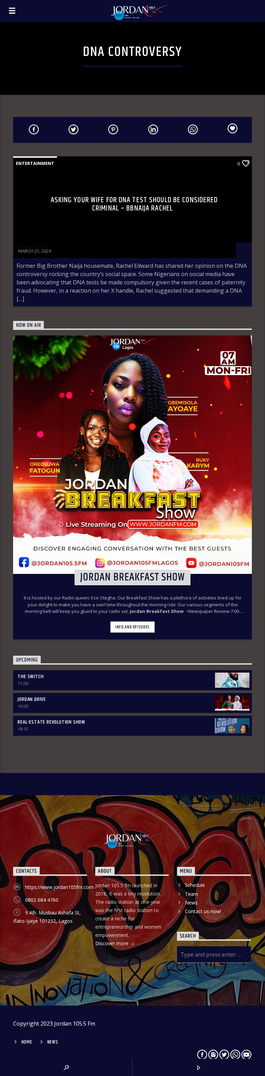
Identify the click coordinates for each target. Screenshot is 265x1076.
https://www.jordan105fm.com (59, 887)
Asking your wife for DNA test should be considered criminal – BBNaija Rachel (134, 204)
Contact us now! (203, 911)
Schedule (195, 885)
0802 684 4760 (41, 900)
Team (191, 894)
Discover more (112, 943)
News (191, 902)
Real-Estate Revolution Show (51, 722)
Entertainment (35, 163)
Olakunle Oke (32, 246)
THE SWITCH (30, 676)
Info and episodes (132, 627)
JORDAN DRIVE (32, 699)
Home (26, 1042)
